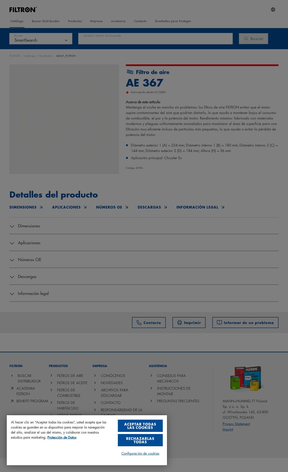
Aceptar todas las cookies (140, 425)
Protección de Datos (61, 437)
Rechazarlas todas (140, 440)
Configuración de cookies (140, 453)
